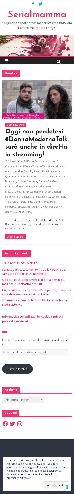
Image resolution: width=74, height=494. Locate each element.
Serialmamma (37, 15)
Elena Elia (39, 186)
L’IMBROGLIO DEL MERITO (19, 263)
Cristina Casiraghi (27, 181)
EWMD (48, 186)
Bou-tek (31, 176)
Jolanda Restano (25, 196)
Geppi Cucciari (52, 191)
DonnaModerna (14, 186)
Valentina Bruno (23, 212)
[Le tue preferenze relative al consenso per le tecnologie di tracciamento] (67, 487)
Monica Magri (48, 201)
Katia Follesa (43, 196)
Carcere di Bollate (47, 176)
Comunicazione (15, 124)
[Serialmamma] (37, 37)
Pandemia (10, 206)
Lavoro (56, 196)
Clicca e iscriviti (17, 369)
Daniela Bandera (48, 181)
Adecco (9, 171)
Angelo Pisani (41, 171)
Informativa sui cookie (18, 478)
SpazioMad (24, 206)
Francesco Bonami (32, 191)
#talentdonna (56, 166)
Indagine (10, 196)
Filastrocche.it (13, 191)
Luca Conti (34, 201)
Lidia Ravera (20, 201)
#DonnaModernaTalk (35, 166)
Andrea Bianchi (23, 171)
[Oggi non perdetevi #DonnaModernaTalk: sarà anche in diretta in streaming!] (37, 83)
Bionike (21, 176)
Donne (28, 186)
